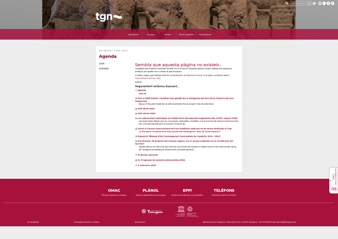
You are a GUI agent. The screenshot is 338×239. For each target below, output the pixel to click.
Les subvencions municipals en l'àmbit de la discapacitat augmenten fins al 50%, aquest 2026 (187, 118)
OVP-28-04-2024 (147, 113)
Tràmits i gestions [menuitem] (186, 35)
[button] (313, 3)
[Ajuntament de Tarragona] (109, 20)
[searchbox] (287, 3)
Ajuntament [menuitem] (133, 35)
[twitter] (324, 3)
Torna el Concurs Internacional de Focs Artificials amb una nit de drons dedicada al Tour (185, 128)
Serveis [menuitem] (168, 35)
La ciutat (116, 50)
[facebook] (329, 3)
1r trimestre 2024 (147, 165)
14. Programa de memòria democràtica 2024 (161, 160)
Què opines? (140, 222)
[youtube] (320, 3)
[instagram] (333, 3)
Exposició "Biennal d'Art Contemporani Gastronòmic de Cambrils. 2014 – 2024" (179, 136)
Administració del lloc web (148, 78)
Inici (109, 50)
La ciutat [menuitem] (150, 35)
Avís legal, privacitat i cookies (86, 222)
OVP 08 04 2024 (146, 108)
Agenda (142, 90)
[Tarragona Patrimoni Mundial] (186, 217)
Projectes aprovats (148, 155)
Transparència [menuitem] (205, 35)
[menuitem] (113, 63)
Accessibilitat (33, 222)
